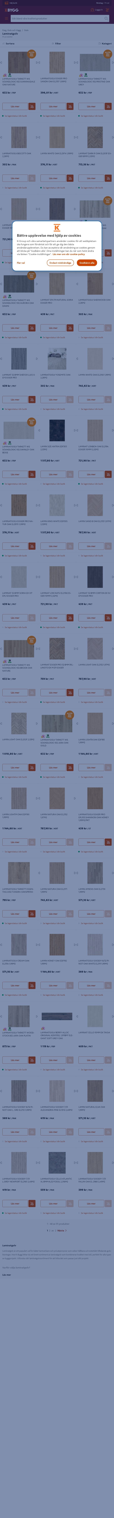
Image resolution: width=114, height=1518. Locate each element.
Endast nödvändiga (60, 263)
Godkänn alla (87, 263)
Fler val (21, 263)
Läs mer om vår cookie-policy (69, 254)
